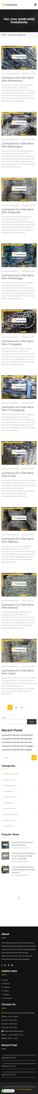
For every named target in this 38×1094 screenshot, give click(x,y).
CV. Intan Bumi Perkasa (24, 1089)
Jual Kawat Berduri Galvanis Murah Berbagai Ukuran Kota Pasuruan (23, 869)
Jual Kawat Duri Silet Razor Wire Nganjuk (18, 540)
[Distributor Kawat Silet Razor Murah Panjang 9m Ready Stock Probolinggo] (5, 856)
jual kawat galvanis (10, 797)
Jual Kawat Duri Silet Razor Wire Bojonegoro (18, 145)
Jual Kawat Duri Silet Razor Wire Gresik (18, 474)
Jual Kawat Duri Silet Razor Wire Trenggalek (18, 343)
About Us (7, 983)
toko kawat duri (9, 826)
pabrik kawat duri (10, 808)
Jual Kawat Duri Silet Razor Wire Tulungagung (18, 409)
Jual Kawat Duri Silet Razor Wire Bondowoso (18, 79)
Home (6, 980)
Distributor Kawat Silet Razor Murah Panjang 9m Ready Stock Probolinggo (23, 856)
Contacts (7, 994)
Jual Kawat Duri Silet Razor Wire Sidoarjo (18, 606)
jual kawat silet (9, 803)
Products (7, 987)
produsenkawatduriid (11, 73)
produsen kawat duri (11, 814)
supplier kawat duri (10, 820)
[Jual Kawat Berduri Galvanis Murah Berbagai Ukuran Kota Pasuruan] (5, 869)
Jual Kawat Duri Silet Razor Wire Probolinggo (18, 277)
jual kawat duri (9, 791)
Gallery (6, 991)
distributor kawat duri (11, 774)
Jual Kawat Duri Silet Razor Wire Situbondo (18, 211)
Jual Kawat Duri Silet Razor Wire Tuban (18, 672)
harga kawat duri (9, 780)
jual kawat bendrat (10, 785)
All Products (8, 998)
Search (4, 717)
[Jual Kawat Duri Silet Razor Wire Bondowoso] (5, 845)
